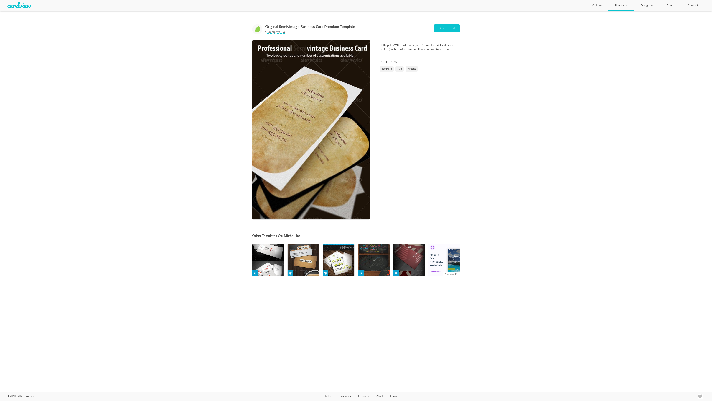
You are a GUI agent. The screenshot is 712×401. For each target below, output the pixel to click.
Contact (693, 5)
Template (387, 69)
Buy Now (445, 28)
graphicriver (273, 31)
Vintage (411, 69)
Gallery (597, 5)
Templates (621, 5)
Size (399, 69)
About (670, 5)
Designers (647, 5)
